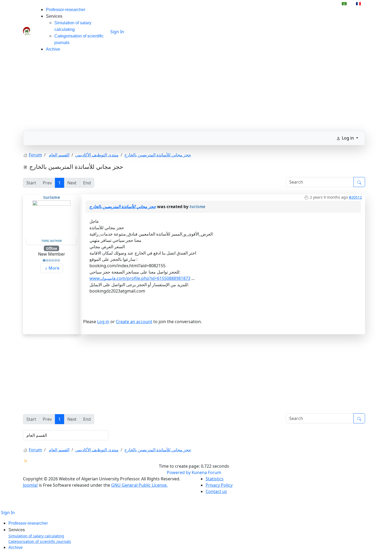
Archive (53, 49)
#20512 (355, 197)
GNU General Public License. (139, 485)
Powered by (179, 472)
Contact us (216, 491)
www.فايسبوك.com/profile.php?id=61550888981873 (139, 278)
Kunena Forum (206, 472)
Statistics (215, 479)
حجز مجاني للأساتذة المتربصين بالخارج (122, 206)
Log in (103, 321)
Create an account (134, 321)
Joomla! (30, 485)
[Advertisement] (194, 94)
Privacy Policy (219, 485)
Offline (51, 248)
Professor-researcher (65, 9)
